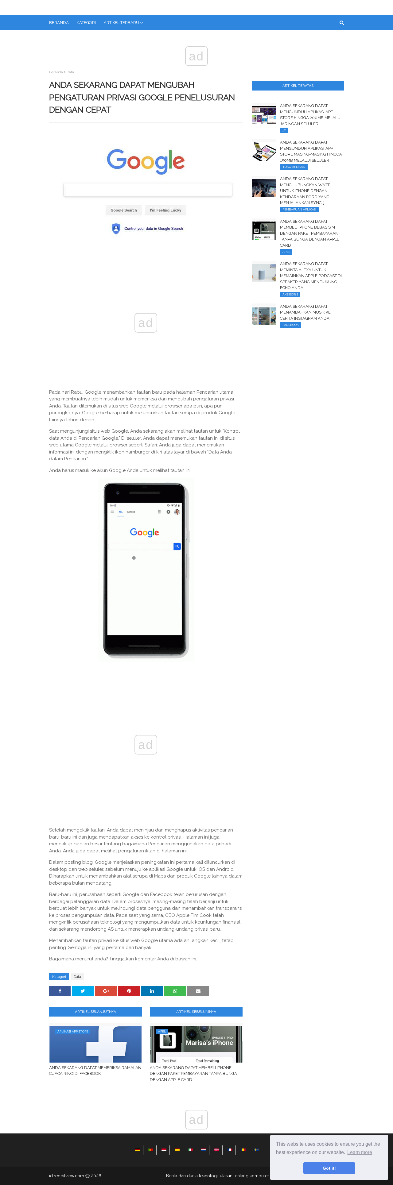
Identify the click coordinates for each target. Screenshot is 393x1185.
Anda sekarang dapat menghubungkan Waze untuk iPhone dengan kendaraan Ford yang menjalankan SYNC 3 (305, 190)
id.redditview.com (66, 1175)
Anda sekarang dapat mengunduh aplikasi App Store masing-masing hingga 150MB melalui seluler (311, 151)
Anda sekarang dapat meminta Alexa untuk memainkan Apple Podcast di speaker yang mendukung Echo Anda (311, 275)
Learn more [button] (359, 1152)
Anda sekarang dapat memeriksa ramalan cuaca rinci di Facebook (95, 1070)
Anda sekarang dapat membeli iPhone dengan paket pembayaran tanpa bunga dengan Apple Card (193, 1073)
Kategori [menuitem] (86, 22)
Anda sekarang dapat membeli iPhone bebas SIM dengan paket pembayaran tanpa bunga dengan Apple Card (309, 233)
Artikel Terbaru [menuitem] (121, 22)
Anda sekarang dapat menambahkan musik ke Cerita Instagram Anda (305, 312)
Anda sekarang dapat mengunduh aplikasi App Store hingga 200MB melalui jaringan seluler (310, 114)
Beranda (56, 72)
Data (70, 72)
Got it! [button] (329, 1168)
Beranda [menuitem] (59, 22)
